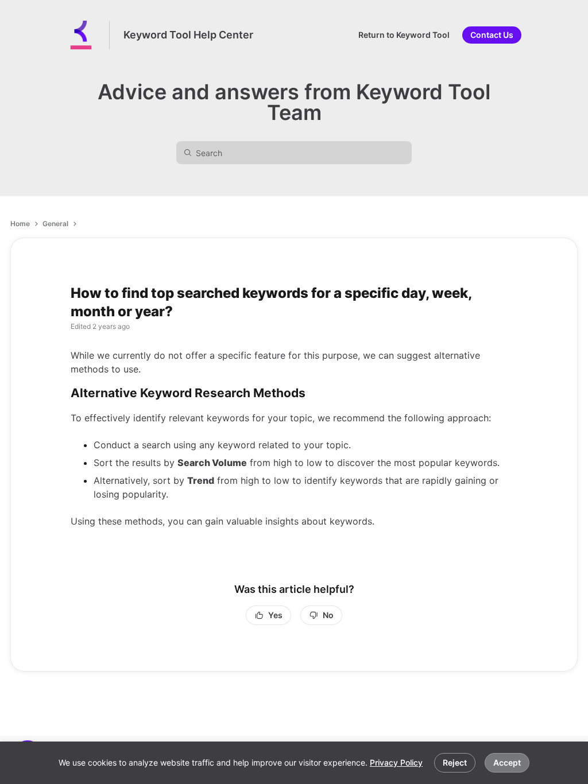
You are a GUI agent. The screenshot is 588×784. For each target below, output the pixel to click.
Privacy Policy (396, 762)
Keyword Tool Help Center (188, 35)
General (55, 223)
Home (20, 223)
